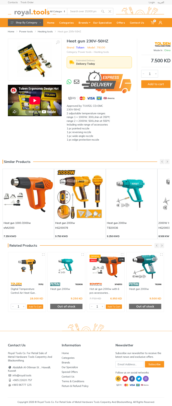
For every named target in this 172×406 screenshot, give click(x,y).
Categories (68, 357)
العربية (161, 2)
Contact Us (68, 376)
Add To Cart (35, 306)
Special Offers (70, 371)
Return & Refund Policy (75, 386)
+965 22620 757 (22, 380)
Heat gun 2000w (60, 289)
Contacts (13, 2)
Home (11, 31)
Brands (66, 362)
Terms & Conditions (73, 381)
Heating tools (45, 31)
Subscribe (154, 364)
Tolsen (80, 47)
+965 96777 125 (21, 384)
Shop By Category (26, 22)
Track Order (27, 2)
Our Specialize (70, 367)
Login (152, 2)
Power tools (26, 31)
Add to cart (156, 84)
